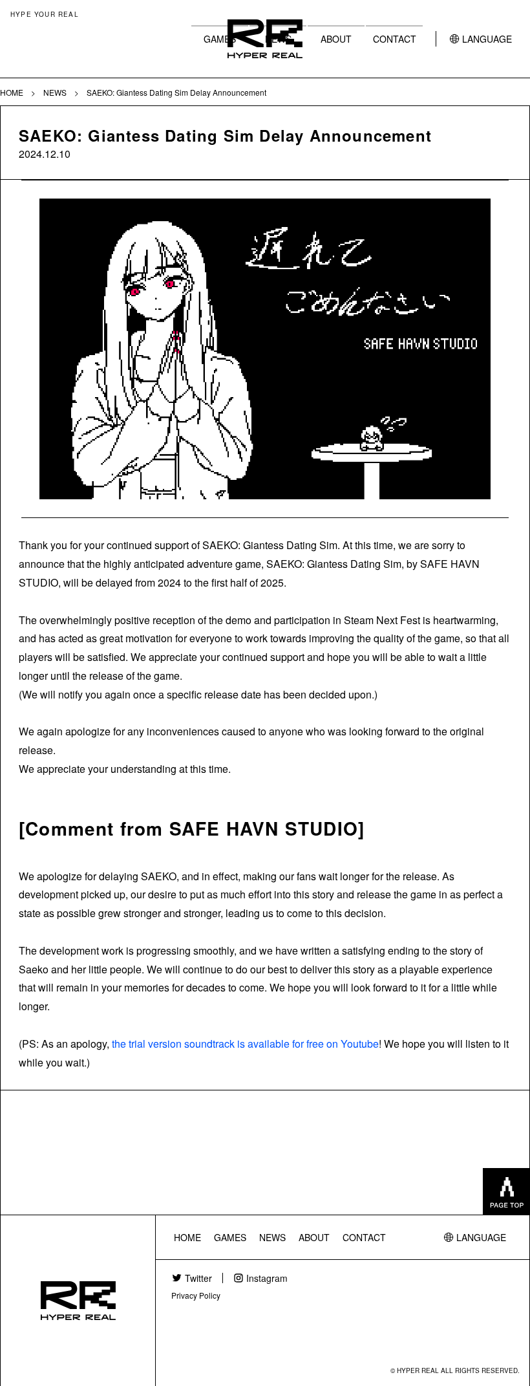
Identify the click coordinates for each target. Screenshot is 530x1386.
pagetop (506, 1191)
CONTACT (394, 38)
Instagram (267, 1278)
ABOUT (336, 38)
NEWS (272, 1237)
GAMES (220, 38)
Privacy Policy (195, 1295)
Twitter (198, 1278)
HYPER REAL (265, 38)
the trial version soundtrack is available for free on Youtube (245, 1043)
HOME (187, 1237)
